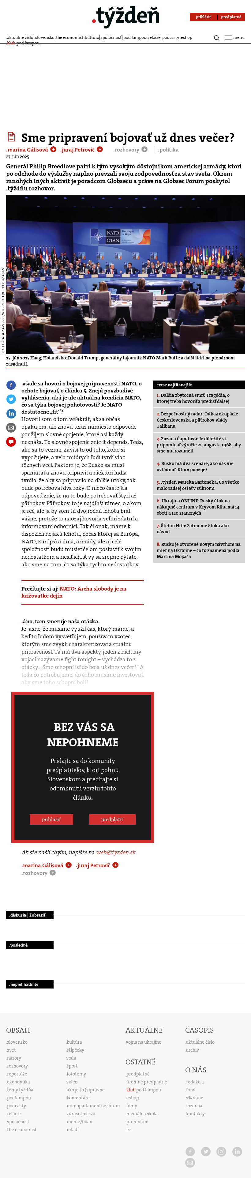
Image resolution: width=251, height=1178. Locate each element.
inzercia (194, 1106)
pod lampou (135, 37)
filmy (131, 1106)
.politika (168, 149)
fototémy (76, 1074)
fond (191, 1090)
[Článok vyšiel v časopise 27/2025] (12, 136)
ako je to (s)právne (86, 1090)
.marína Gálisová (27, 149)
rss (129, 1130)
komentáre (78, 1098)
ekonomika (18, 1082)
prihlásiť (51, 819)
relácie (154, 37)
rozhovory (17, 1066)
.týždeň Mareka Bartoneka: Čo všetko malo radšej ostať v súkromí (198, 485)
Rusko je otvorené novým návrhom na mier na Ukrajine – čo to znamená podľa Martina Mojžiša (199, 550)
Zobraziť (37, 915)
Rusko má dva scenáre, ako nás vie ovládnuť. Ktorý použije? (195, 466)
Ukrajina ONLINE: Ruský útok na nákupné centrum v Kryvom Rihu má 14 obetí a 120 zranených (198, 507)
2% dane (194, 1098)
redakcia (195, 1082)
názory (14, 1058)
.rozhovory (126, 149)
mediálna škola (142, 1114)
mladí (73, 1130)
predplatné (138, 1074)
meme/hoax (79, 1122)
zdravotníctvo (81, 1114)
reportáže (17, 1074)
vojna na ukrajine (143, 1042)
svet (11, 1050)
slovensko (44, 37)
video (71, 1082)
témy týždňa (20, 1090)
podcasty (170, 37)
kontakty (195, 1114)
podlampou (19, 1098)
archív (192, 1050)
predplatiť (112, 819)
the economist (69, 37)
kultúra (92, 37)
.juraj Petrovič (78, 149)
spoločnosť (111, 37)
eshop (186, 37)
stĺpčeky (75, 1050)
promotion (137, 1122)
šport (72, 1066)
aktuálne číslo (20, 37)
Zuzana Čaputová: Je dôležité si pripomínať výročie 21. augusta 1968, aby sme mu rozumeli (199, 445)
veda (71, 1058)
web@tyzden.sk (115, 852)
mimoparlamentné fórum (93, 1106)
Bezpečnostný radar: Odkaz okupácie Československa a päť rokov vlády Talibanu (197, 420)
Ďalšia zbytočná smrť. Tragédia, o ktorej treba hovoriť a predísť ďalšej (193, 398)
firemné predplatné (146, 1082)
